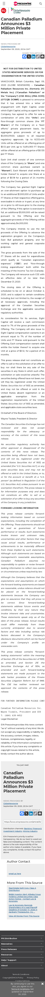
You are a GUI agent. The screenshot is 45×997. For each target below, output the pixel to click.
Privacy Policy (33, 978)
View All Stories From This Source (24, 916)
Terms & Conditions (20, 974)
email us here (15, 874)
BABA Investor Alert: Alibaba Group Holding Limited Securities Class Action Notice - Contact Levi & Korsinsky (25, 897)
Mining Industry (30, 831)
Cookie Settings (22, 981)
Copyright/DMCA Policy (13, 978)
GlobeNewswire (8, 46)
